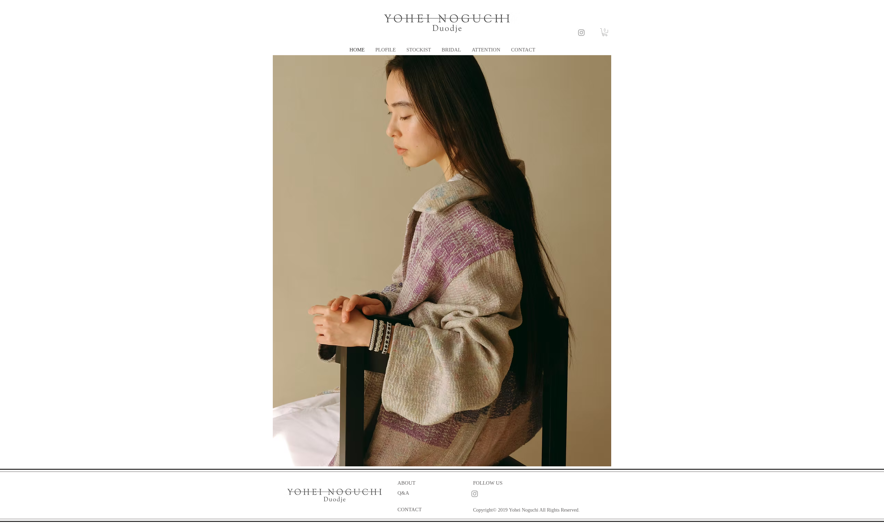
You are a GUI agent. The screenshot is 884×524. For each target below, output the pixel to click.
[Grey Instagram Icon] (581, 32)
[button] (604, 32)
